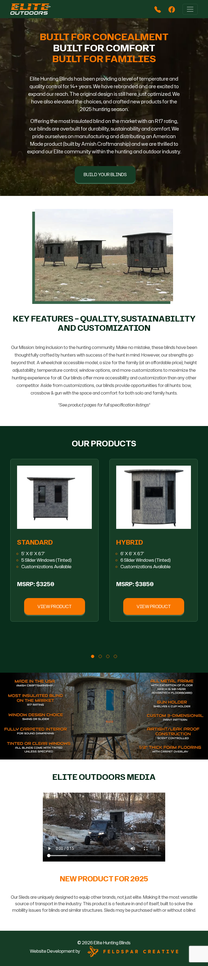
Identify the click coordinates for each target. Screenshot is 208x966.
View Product (54, 606)
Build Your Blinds (105, 174)
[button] (23, 497)
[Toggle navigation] (190, 9)
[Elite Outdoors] (30, 9)
